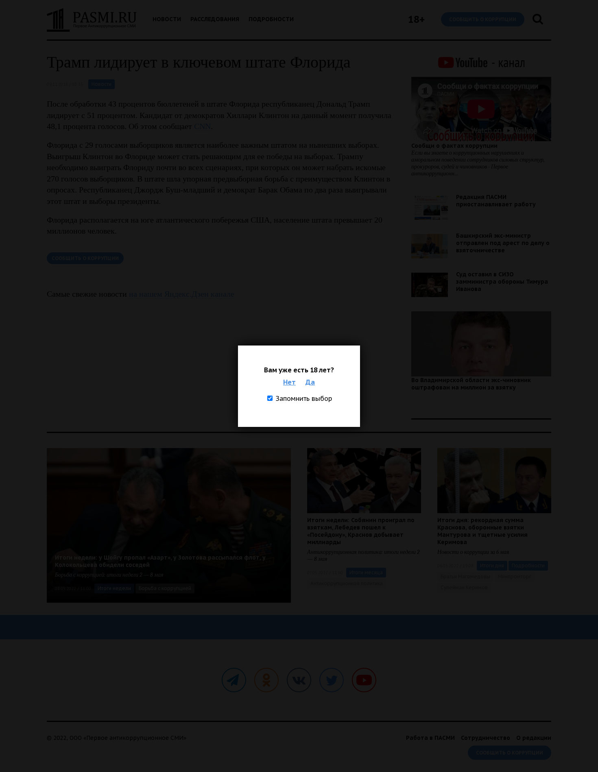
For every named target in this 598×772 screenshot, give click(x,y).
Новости (167, 19)
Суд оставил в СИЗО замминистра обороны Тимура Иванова (502, 282)
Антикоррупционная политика (346, 583)
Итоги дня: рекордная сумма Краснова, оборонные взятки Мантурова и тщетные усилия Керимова (482, 531)
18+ (416, 19)
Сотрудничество (485, 737)
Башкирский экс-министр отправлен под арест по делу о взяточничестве (503, 243)
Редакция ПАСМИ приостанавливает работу (496, 200)
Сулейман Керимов (464, 587)
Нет (289, 382)
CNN (202, 126)
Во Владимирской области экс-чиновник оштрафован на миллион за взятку (471, 383)
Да (310, 382)
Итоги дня (492, 565)
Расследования (214, 19)
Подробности (271, 19)
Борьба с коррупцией (165, 588)
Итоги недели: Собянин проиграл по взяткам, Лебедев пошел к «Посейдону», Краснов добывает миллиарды (361, 531)
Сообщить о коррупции (482, 19)
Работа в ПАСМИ (430, 737)
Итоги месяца (366, 572)
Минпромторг (514, 576)
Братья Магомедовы (465, 576)
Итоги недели (114, 588)
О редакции (533, 737)
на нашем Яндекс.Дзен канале (181, 293)
